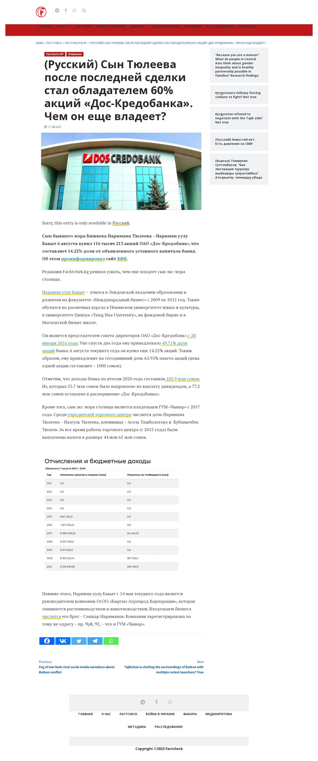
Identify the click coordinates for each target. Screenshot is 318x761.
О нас (61, 26)
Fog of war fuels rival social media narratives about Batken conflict (76, 667)
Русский (120, 223)
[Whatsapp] (111, 641)
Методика (193, 26)
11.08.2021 (55, 127)
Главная (44, 26)
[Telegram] (95, 641)
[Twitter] (79, 641)
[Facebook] (47, 641)
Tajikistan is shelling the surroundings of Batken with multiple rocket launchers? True (163, 667)
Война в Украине (111, 26)
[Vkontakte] (63, 641)
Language (246, 26)
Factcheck (84, 26)
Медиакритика (166, 26)
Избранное (75, 54)
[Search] (84, 11)
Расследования (220, 26)
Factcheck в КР (54, 54)
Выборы (137, 26)
